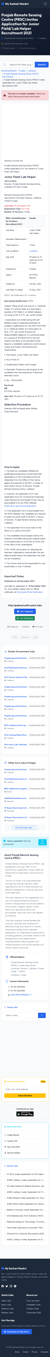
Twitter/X (26, 627)
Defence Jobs (7, 1308)
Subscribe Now (25, 1095)
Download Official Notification (30, 592)
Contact (26, 1352)
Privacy (35, 1352)
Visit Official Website (20, 994)
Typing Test (12, 1141)
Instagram (14, 627)
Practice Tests (32, 1308)
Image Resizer (13, 1135)
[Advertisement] (25, 131)
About (17, 1352)
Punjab (22, 71)
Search (42, 64)
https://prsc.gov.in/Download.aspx (20, 506)
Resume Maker (13, 1153)
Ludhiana (32, 71)
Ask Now (42, 842)
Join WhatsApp (26, 618)
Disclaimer (45, 1352)
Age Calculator (13, 1147)
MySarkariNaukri (9, 71)
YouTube (39, 627)
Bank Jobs (6, 1305)
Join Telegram (26, 611)
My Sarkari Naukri (17, 4)
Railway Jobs (7, 1312)
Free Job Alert (32, 1301)
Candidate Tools (33, 1305)
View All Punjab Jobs (24, 828)
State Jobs (6, 1301)
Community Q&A (33, 1312)
